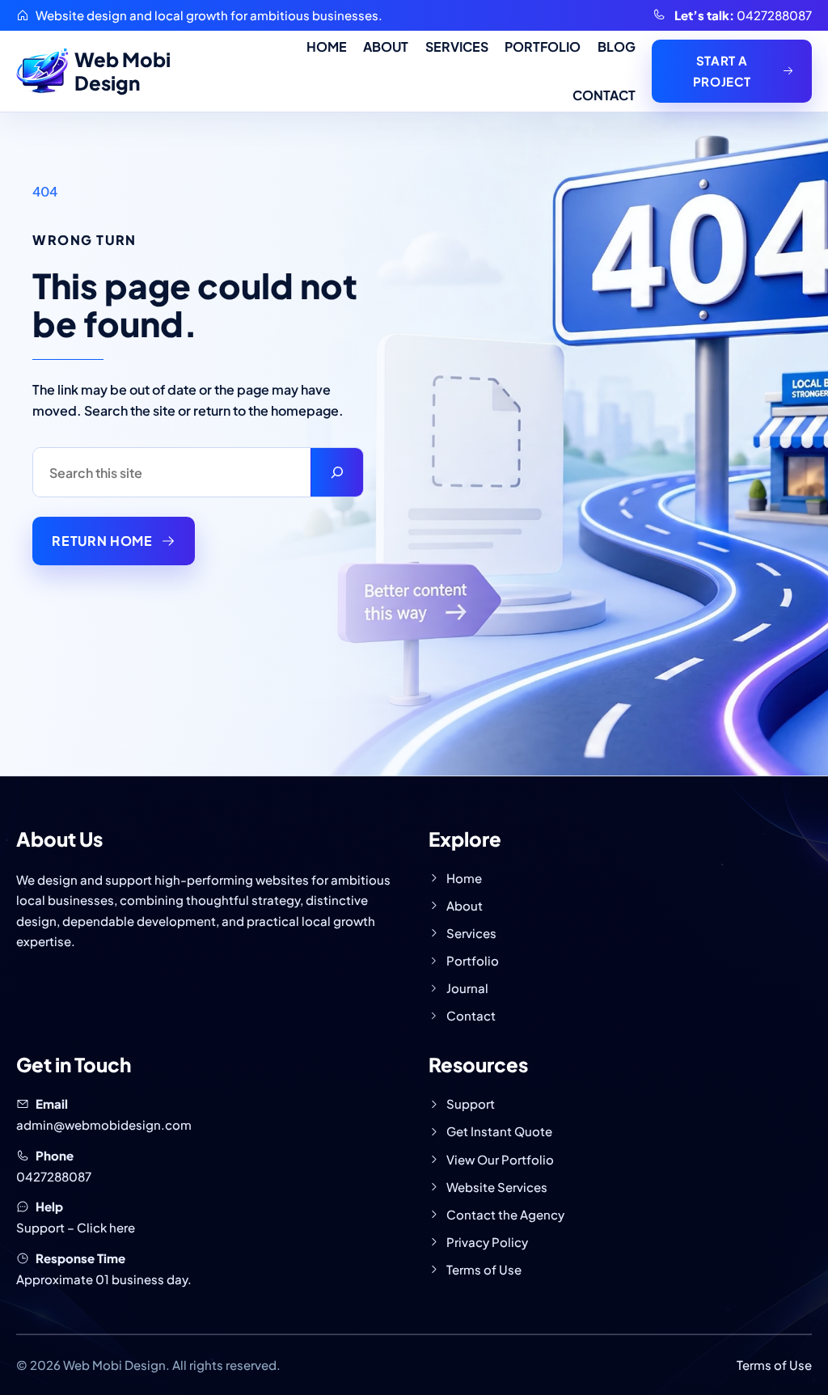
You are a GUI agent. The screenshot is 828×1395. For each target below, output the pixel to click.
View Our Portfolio (500, 1159)
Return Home (102, 540)
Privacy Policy (487, 1241)
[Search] (336, 472)
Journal (467, 988)
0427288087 (774, 15)
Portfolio (472, 960)
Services (471, 933)
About (464, 905)
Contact (471, 1015)
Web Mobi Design (122, 70)
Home (464, 878)
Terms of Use (484, 1269)
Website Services (496, 1186)
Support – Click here (75, 1227)
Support (470, 1103)
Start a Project (722, 71)
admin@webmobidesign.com (104, 1124)
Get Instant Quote (499, 1131)
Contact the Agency (505, 1214)
